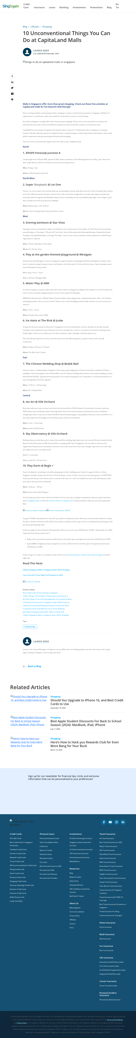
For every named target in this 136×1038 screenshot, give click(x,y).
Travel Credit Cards (17, 861)
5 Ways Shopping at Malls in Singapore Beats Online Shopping (46, 615)
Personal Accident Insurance (109, 1000)
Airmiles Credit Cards (18, 853)
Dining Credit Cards (17, 869)
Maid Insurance (105, 939)
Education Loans (46, 854)
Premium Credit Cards (18, 893)
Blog (109, 7)
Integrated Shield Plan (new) (109, 974)
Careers (73, 924)
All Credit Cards (15, 838)
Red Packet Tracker (77, 896)
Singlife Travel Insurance (108, 874)
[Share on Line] (12, 99)
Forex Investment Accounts (80, 857)
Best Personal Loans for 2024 (50, 866)
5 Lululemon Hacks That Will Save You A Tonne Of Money (44, 609)
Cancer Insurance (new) (108, 985)
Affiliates (73, 920)
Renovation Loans (46, 858)
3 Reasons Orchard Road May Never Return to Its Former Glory (46, 605)
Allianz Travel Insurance (108, 846)
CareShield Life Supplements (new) (112, 970)
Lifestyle (35, 26)
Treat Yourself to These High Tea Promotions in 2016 (43, 575)
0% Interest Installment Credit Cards (23, 865)
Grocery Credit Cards (18, 877)
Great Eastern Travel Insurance (111, 866)
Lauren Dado (41, 50)
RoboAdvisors (75, 861)
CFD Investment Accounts (79, 853)
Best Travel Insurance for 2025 (110, 842)
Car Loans (43, 862)
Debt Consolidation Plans (49, 842)
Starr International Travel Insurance (112, 878)
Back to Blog (34, 666)
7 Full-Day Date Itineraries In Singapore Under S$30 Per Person (46, 602)
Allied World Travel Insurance (110, 854)
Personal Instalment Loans (49, 838)
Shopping (47, 26)
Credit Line (44, 846)
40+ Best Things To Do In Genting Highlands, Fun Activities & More (47, 599)
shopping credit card (35, 501)
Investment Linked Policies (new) (111, 962)
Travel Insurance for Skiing (109, 911)
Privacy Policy (75, 916)
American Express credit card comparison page (84, 555)
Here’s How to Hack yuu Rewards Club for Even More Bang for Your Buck (84, 744)
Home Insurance (105, 927)
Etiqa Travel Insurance (107, 858)
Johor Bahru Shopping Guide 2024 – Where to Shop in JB (43, 612)
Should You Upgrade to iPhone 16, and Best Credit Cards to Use (86, 702)
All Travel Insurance (106, 838)
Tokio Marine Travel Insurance (110, 886)
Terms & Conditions (77, 912)
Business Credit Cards (18, 889)
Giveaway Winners (76, 885)
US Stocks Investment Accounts (81, 849)
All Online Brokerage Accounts (81, 838)
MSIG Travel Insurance (107, 870)
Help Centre (74, 881)
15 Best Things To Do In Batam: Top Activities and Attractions (45, 596)
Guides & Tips (30, 627)
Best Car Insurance (106, 950)
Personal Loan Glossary (48, 874)
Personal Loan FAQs (47, 870)
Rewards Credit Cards (18, 857)
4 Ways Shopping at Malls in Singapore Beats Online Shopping (46, 570)
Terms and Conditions (115, 1020)
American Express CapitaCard (60, 501)
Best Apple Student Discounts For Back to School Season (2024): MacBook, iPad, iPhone (85, 723)
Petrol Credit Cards (17, 873)
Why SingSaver (75, 908)
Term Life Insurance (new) (109, 966)
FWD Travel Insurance (107, 862)
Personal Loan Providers (49, 878)
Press (72, 927)
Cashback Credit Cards (18, 849)
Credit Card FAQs (16, 901)
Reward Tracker (75, 877)
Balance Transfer (46, 850)
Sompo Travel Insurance (108, 882)
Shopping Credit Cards (18, 881)
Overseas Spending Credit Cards (22, 885)
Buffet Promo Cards (17, 897)
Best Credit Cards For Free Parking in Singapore (40, 593)
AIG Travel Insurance (107, 850)
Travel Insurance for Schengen (110, 915)
